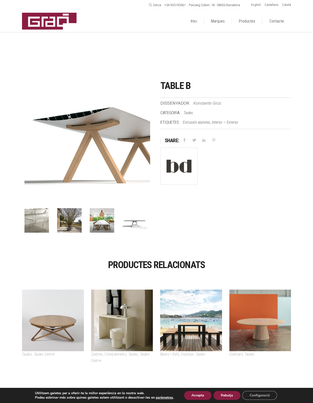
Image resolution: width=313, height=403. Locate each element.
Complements (115, 354)
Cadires (97, 354)
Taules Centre (44, 354)
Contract (236, 354)
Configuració (260, 395)
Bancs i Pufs (169, 354)
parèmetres (164, 397)
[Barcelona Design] (179, 167)
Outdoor (187, 354)
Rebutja (227, 395)
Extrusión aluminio (196, 122)
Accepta (197, 395)
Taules (188, 112)
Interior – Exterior (225, 122)
